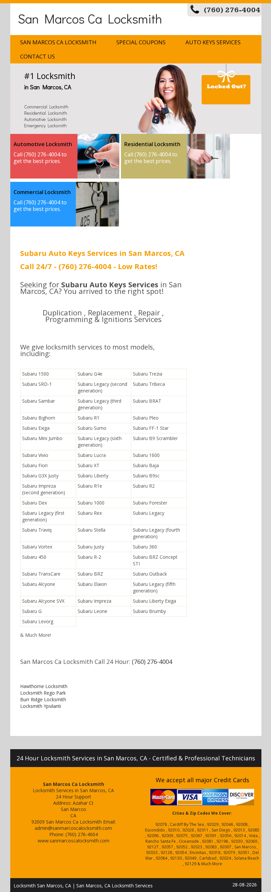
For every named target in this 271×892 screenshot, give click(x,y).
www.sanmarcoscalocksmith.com (73, 840)
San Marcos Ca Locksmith (90, 18)
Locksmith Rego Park (43, 693)
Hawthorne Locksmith (43, 686)
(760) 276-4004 (232, 10)
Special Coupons (141, 42)
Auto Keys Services (213, 42)
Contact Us (37, 56)
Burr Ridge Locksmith (43, 699)
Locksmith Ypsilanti (40, 706)
